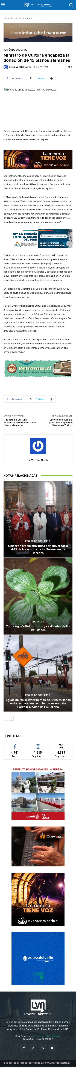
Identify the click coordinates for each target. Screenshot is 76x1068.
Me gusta (15, 744)
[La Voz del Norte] (6, 67)
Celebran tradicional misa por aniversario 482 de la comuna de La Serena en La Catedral (38, 549)
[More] (51, 78)
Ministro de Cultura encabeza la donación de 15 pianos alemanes (20, 422)
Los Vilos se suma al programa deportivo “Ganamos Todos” (60, 422)
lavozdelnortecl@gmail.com (46, 1036)
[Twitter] (42, 1047)
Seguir (38, 744)
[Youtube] (52, 1047)
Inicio (6, 18)
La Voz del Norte (21, 67)
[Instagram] (33, 1047)
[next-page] (11, 718)
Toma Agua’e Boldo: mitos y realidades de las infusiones (38, 628)
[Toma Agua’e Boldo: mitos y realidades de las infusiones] (38, 596)
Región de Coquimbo (22, 18)
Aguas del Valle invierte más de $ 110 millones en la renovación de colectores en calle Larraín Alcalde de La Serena (38, 703)
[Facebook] (24, 1047)
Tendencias (37, 622)
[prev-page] (6, 718)
